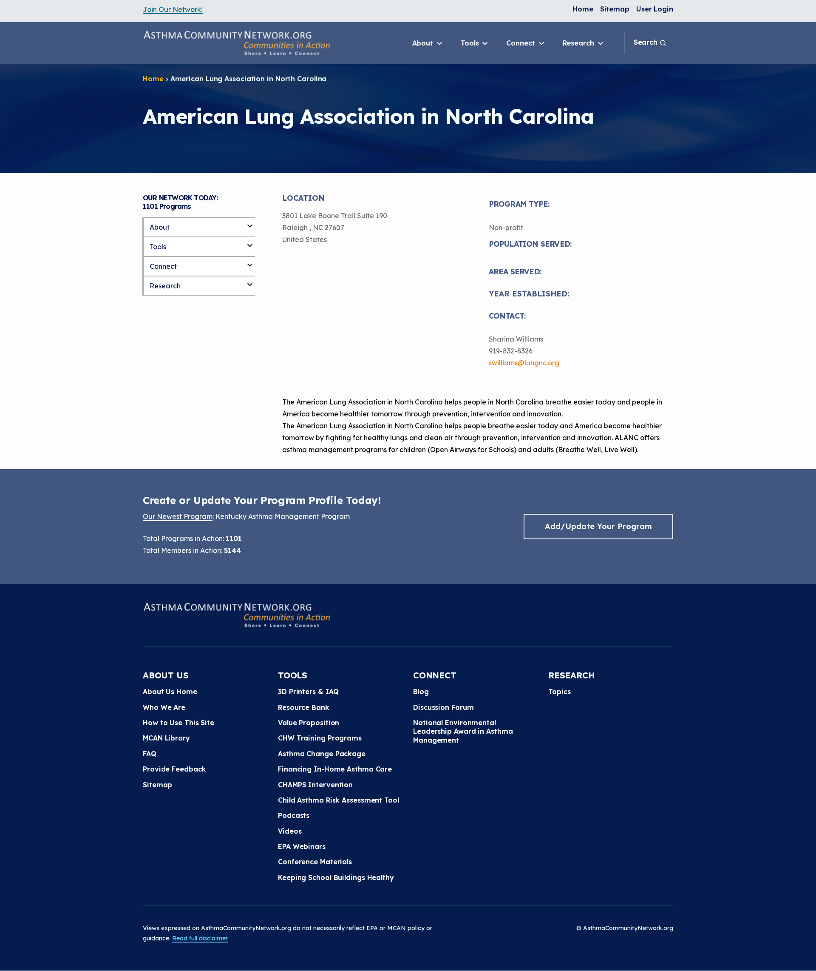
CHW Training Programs (320, 738)
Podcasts (293, 815)
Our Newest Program (177, 516)
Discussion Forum (443, 707)
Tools (471, 43)
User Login (654, 9)
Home (582, 9)
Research (579, 43)
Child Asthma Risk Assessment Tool (338, 800)
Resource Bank (303, 707)
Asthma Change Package (322, 753)
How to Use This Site (178, 722)
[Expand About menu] (250, 222)
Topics (559, 691)
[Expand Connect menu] (250, 261)
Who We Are (164, 707)
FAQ (149, 753)
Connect (521, 43)
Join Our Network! (173, 9)
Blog (421, 691)
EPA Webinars (302, 846)
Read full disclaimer (200, 938)
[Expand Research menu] (250, 281)
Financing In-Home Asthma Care (335, 769)
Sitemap (614, 9)
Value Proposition (308, 722)
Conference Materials (315, 861)
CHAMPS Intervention (315, 784)
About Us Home (170, 691)
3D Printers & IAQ (308, 691)
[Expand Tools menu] (250, 242)
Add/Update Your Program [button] (598, 526)
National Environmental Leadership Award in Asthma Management (463, 731)
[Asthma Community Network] (237, 43)
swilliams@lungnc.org (524, 363)
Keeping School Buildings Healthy (336, 877)
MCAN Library (166, 738)
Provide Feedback (174, 769)
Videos (289, 831)
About (423, 43)
